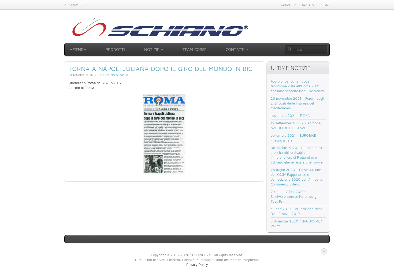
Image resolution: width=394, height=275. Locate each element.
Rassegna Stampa (113, 75)
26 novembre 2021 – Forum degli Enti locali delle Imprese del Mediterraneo (297, 103)
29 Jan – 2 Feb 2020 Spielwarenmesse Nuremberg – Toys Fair (295, 196)
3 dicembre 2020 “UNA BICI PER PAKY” (296, 223)
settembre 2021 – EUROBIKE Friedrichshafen (293, 137)
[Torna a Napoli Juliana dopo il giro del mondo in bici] (164, 134)
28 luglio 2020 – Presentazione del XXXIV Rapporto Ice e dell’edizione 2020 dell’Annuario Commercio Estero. (296, 177)
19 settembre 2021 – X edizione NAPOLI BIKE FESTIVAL (296, 125)
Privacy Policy (197, 264)
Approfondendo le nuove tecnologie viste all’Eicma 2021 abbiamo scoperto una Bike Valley (297, 86)
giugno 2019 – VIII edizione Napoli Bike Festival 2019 (297, 211)
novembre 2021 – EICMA (290, 115)
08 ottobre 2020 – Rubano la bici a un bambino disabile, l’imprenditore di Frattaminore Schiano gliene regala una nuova (297, 155)
